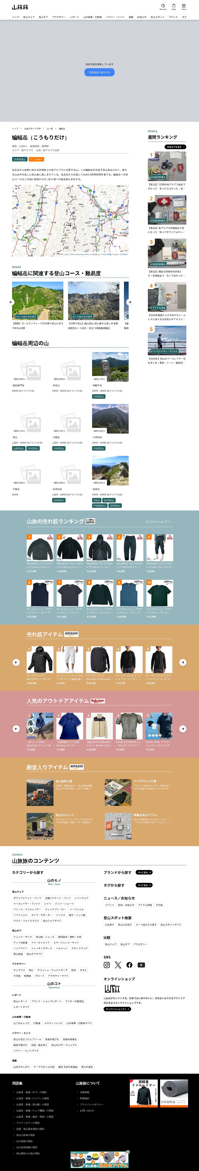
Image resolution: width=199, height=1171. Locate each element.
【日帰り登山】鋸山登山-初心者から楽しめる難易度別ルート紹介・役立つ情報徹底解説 (93, 326)
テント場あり (36, 159)
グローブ (39, 975)
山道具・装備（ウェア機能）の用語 (35, 1110)
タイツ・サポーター (41, 915)
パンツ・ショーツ (64, 903)
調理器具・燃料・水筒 (69, 936)
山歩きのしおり (21, 1066)
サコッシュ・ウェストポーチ (52, 970)
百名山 (97, 500)
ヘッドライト (20, 948)
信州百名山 (115, 505)
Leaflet (66, 254)
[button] (70, 225)
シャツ (47, 903)
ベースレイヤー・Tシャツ (26, 903)
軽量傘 (27, 975)
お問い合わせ (87, 1110)
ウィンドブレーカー (55, 909)
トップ (15, 17)
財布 (73, 970)
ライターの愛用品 (74, 1001)
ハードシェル (77, 909)
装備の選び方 (52, 1039)
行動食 (37, 1023)
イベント (109, 905)
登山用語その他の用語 (28, 1153)
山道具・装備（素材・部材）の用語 (35, 1116)
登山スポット (158, 17)
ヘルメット (62, 948)
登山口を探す (125, 924)
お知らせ (142, 17)
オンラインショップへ (116, 1009)
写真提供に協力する (99, 72)
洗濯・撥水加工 (39, 1045)
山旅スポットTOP (32, 128)
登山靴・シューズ (45, 936)
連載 (131, 17)
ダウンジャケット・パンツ (27, 898)
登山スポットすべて (171, 924)
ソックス (60, 915)
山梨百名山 (19, 448)
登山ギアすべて (35, 954)
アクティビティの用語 (28, 1123)
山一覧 (50, 128)
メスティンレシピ (53, 1023)
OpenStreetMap (83, 254)
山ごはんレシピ (21, 1023)
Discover (163, 9)
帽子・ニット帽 (77, 915)
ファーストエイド (40, 942)
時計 (31, 970)
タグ (184, 17)
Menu (184, 9)
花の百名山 (109, 500)
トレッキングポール (41, 948)
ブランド (173, 17)
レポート (74, 17)
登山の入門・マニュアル (64, 1045)
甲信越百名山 (100, 505)
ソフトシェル (20, 915)
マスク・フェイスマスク (26, 920)
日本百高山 (20, 159)
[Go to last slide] (10, 302)
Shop (174, 9)
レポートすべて (21, 1007)
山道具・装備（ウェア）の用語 (32, 1098)
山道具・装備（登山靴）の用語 (32, 1104)
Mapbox (124, 254)
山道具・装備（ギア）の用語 (31, 1092)
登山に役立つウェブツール (27, 1039)
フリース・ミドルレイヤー (27, 909)
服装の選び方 (20, 1045)
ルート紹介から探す (146, 924)
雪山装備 (18, 954)
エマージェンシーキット (66, 942)
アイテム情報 (145, 905)
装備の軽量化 (70, 1039)
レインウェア (82, 898)
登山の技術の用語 (25, 1135)
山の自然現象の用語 (26, 1147)
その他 (16, 975)
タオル (83, 970)
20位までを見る (174, 146)
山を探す (109, 924)
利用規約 (84, 1098)
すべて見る (143, 872)
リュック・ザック (22, 936)
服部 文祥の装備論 (68, 1066)
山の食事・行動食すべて (79, 1023)
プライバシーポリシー (91, 1104)
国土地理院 (107, 254)
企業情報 (84, 1092)
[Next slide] (129, 302)
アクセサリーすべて (58, 975)
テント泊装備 (20, 942)
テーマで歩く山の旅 (44, 1066)
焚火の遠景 (87, 1066)
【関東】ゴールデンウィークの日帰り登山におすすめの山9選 (37, 326)
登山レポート (20, 1001)
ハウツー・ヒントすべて (26, 1050)
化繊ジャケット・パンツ (58, 898)
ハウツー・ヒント (115, 17)
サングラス (19, 970)
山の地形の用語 (24, 1141)
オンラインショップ (156, 521)
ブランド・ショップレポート (46, 1001)
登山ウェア (29, 17)
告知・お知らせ (126, 905)
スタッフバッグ (79, 948)
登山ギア (43, 17)
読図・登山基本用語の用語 (30, 1129)
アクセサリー (59, 17)
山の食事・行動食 (92, 17)
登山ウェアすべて (52, 920)
